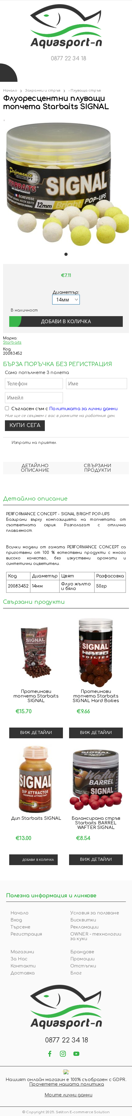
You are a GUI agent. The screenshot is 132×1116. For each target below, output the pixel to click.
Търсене (20, 927)
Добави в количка (38, 859)
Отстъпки (83, 966)
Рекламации (84, 927)
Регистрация (26, 934)
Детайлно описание (35, 468)
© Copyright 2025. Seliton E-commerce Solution (66, 1112)
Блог (76, 973)
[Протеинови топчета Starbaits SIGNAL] (36, 653)
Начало (10, 91)
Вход (16, 920)
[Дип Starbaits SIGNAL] (36, 779)
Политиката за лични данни (83, 409)
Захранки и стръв (42, 91)
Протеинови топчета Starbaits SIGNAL (36, 696)
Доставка (22, 973)
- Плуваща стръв (84, 91)
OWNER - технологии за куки (96, 936)
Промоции (82, 959)
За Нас (18, 959)
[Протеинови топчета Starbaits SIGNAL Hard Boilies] (96, 653)
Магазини (22, 952)
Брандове (82, 952)
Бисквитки (83, 920)
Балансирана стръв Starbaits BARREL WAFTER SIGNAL (96, 823)
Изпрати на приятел (34, 443)
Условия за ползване (94, 913)
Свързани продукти (97, 468)
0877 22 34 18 (68, 58)
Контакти (23, 966)
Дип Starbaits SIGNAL (36, 818)
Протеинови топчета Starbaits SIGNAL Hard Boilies (96, 696)
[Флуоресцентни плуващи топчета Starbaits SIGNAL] (3, 119)
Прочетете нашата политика (66, 1084)
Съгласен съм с (64, 409)
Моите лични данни (68, 1095)
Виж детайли (36, 733)
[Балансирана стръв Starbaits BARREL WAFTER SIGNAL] (96, 779)
